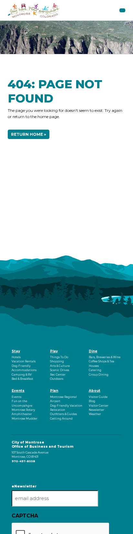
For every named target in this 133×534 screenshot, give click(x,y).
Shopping (57, 361)
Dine (93, 351)
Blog (92, 401)
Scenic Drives (59, 370)
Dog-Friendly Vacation (66, 405)
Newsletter (96, 409)
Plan (54, 391)
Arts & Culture (60, 366)
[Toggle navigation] (122, 10)
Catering (95, 370)
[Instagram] (13, 471)
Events (18, 391)
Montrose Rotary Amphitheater (23, 412)
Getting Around (61, 418)
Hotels (16, 357)
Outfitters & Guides (63, 414)
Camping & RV (22, 374)
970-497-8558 (23, 461)
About (94, 391)
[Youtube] (14, 471)
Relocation (57, 409)
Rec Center (58, 374)
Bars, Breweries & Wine (104, 357)
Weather (95, 414)
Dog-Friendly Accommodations (24, 368)
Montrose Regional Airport (63, 399)
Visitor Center (98, 405)
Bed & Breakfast (22, 378)
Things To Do (59, 357)
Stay (16, 351)
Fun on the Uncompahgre (22, 403)
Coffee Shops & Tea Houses (101, 363)
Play (54, 351)
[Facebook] (12, 471)
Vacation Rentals (24, 361)
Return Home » (28, 134)
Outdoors (56, 378)
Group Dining (98, 374)
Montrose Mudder (24, 418)
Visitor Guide (98, 397)
